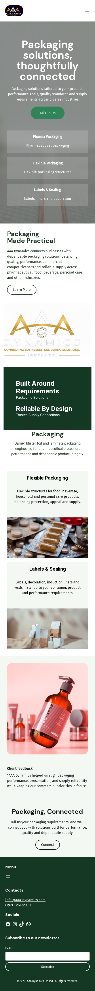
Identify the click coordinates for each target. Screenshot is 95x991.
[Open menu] (87, 11)
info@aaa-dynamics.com (25, 900)
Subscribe (47, 966)
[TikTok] (21, 924)
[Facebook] (8, 924)
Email (9, 948)
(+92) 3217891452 (18, 905)
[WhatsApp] (28, 924)
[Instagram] (14, 924)
